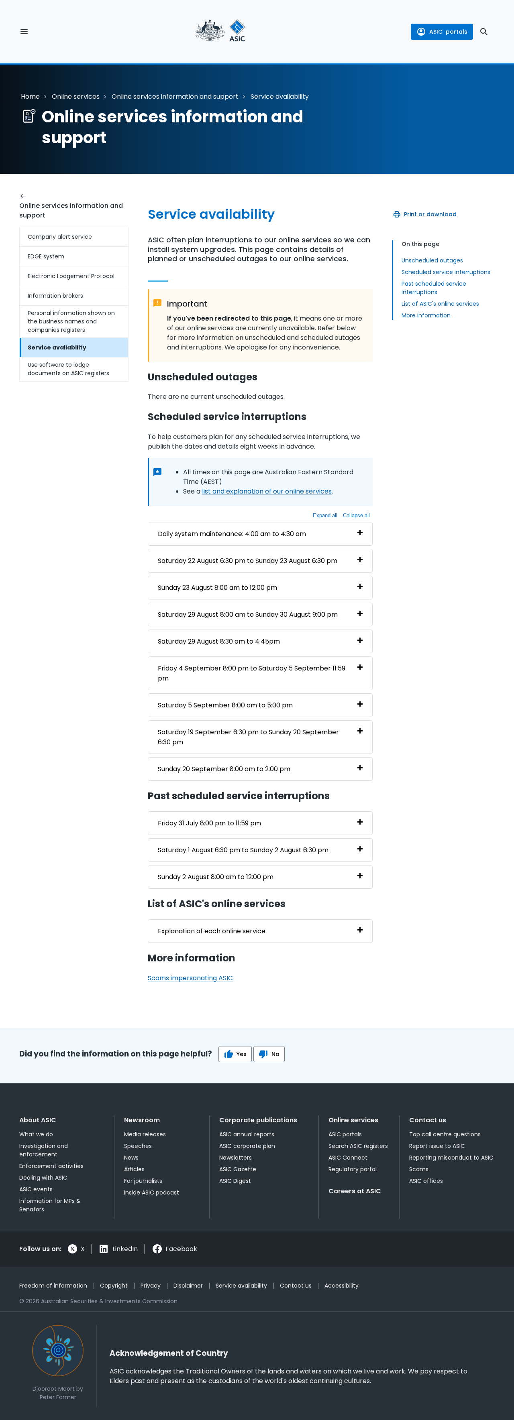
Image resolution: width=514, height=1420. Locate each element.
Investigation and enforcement (43, 1150)
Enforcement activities (51, 1166)
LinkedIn (125, 1248)
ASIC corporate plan (247, 1146)
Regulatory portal (352, 1169)
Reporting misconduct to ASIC (451, 1158)
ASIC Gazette (237, 1169)
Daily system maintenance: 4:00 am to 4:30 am (232, 533)
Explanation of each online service (211, 931)
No (275, 1054)
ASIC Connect (347, 1158)
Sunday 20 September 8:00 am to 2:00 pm (224, 769)
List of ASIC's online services (440, 304)
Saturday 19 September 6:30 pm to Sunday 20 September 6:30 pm (248, 737)
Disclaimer (188, 1286)
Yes (242, 1054)
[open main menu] (24, 32)
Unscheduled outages (432, 260)
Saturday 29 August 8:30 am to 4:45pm (219, 641)
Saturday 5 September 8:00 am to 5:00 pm (225, 705)
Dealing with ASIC (43, 1178)
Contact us (427, 1120)
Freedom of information (53, 1286)
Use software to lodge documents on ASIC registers (68, 369)
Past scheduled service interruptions (434, 288)
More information (426, 315)
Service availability (57, 347)
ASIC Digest (235, 1181)
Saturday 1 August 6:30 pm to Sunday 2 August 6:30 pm (243, 850)
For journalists (143, 1181)
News (131, 1158)
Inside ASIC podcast (151, 1192)
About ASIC (37, 1120)
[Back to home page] (220, 31)
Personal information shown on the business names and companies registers (71, 321)
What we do (36, 1134)
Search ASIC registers (358, 1146)
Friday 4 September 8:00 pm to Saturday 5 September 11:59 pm (251, 673)
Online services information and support (175, 96)
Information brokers (55, 296)
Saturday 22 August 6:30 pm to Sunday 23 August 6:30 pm (247, 560)
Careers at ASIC (354, 1191)
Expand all (325, 515)
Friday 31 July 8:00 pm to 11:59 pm (209, 823)
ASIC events (36, 1189)
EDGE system (46, 256)
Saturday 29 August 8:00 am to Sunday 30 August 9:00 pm (248, 614)
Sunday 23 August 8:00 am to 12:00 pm (217, 587)
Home (30, 96)
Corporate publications (258, 1120)
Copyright (114, 1286)
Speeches (138, 1146)
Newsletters (235, 1158)
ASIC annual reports (246, 1134)
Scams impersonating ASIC (190, 978)
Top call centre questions (445, 1134)
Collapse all (356, 515)
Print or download (430, 214)
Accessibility (341, 1286)
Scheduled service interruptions (446, 272)
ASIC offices (426, 1181)
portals (448, 32)
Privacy (151, 1286)
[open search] (484, 31)
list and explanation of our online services (267, 491)
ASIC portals (345, 1134)
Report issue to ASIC (437, 1146)
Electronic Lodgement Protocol (71, 276)
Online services (76, 96)
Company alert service (60, 237)
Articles (134, 1169)
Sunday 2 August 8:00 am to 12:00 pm (215, 877)
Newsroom (142, 1120)
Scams (418, 1169)
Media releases (145, 1134)
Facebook (181, 1248)
